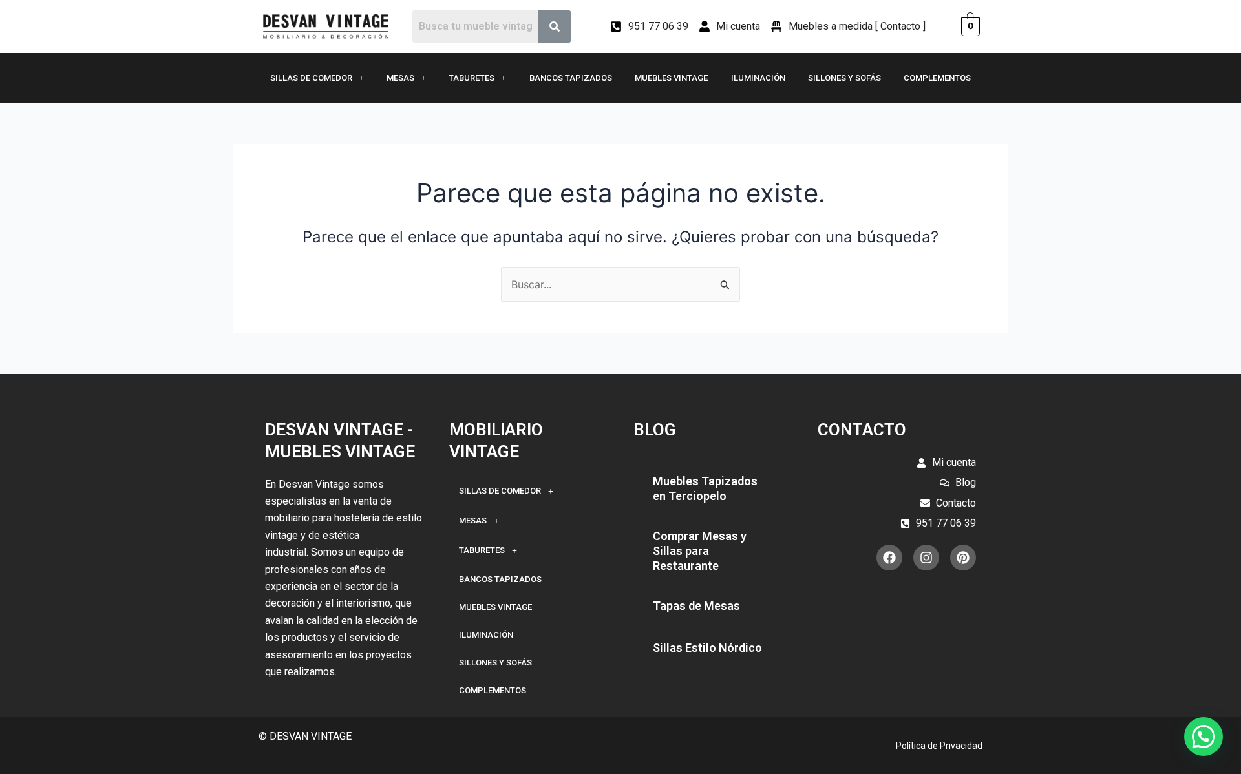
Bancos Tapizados (570, 78)
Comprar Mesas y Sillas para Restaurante (700, 551)
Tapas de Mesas (696, 605)
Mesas (400, 78)
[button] (1203, 736)
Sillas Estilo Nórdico (707, 647)
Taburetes (471, 78)
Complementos (937, 78)
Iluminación (758, 78)
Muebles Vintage (671, 78)
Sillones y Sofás (844, 78)
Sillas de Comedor (311, 78)
